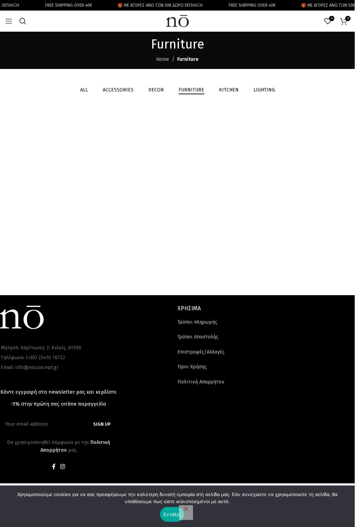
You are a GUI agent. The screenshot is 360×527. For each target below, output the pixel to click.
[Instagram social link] (63, 467)
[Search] (23, 21)
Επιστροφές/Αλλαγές (201, 352)
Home (162, 59)
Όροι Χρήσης (192, 367)
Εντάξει (172, 514)
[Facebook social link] (54, 467)
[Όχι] (186, 512)
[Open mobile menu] (9, 21)
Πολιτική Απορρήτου (201, 382)
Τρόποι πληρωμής (197, 322)
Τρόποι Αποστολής (198, 337)
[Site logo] (177, 21)
